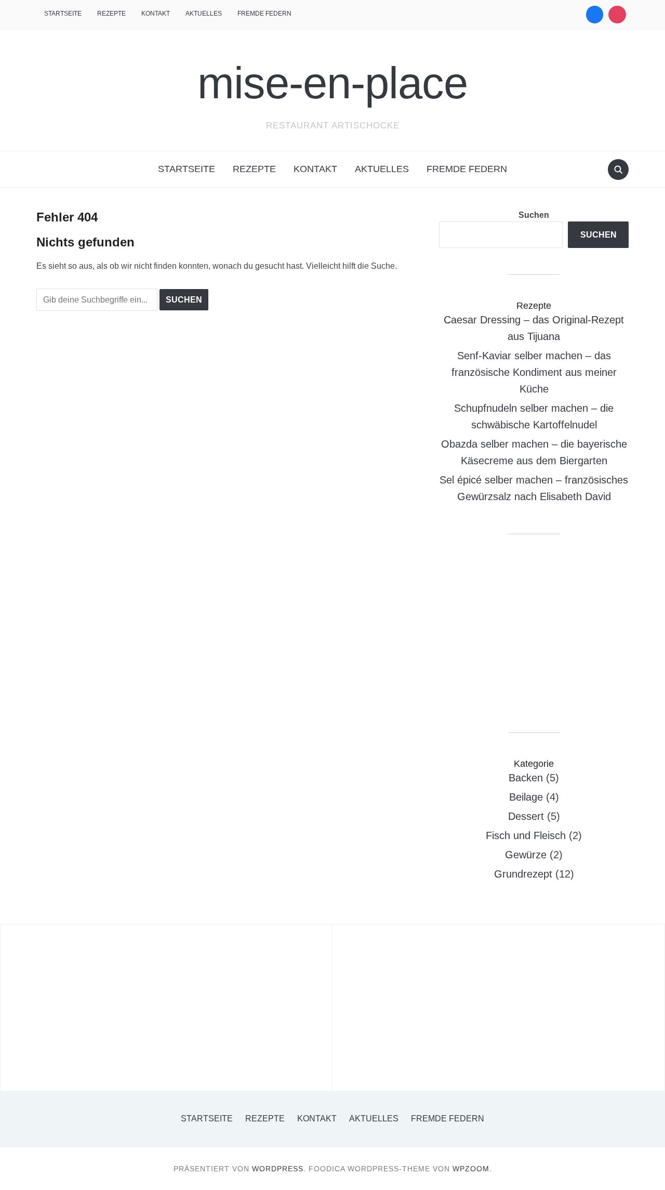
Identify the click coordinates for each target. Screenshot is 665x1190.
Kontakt (155, 13)
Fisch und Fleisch (526, 835)
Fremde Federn (264, 13)
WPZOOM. (472, 1169)
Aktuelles (203, 13)
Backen (526, 777)
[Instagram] (617, 14)
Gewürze (526, 854)
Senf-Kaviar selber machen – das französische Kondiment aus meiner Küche (534, 372)
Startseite (63, 13)
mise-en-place (332, 83)
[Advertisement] (534, 633)
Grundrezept (523, 874)
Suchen (533, 215)
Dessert (526, 816)
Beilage (526, 797)
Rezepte (111, 13)
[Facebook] (594, 14)
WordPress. (279, 1169)
